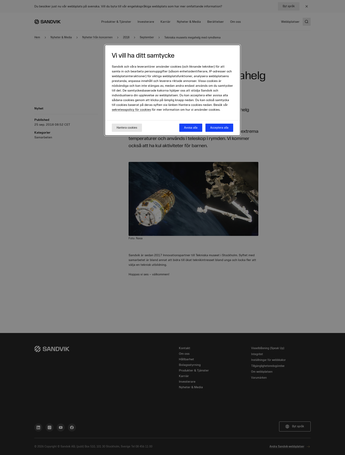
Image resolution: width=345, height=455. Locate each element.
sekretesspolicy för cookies (131, 110)
